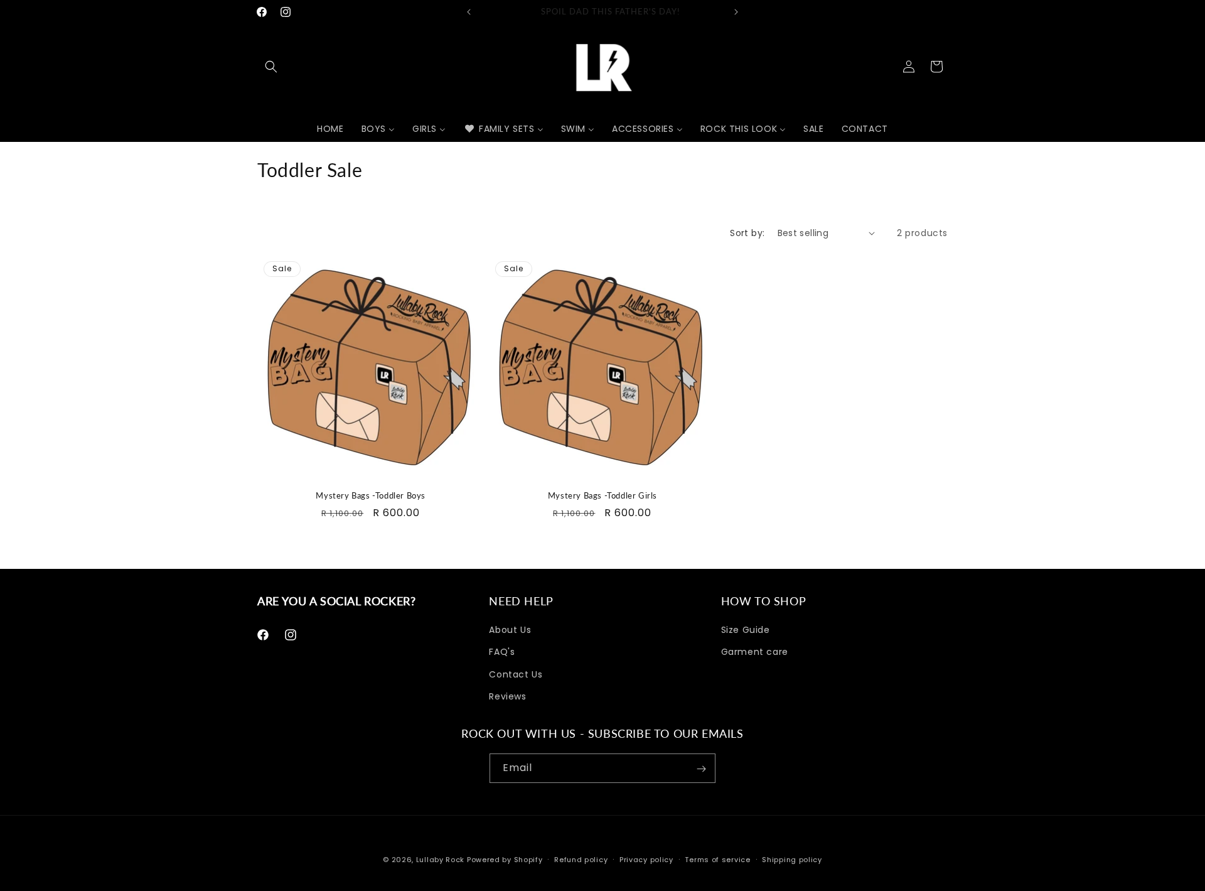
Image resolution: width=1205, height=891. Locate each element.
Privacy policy (646, 859)
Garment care (754, 652)
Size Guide (745, 630)
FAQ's (502, 652)
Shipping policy (792, 859)
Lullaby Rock (440, 860)
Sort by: (747, 233)
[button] (271, 66)
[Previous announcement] (469, 12)
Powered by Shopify (505, 860)
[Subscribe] (701, 769)
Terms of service (717, 859)
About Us (510, 630)
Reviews (507, 696)
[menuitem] (330, 129)
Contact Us (515, 674)
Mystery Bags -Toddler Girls (602, 495)
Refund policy (581, 859)
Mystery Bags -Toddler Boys (371, 495)
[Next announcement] (736, 12)
